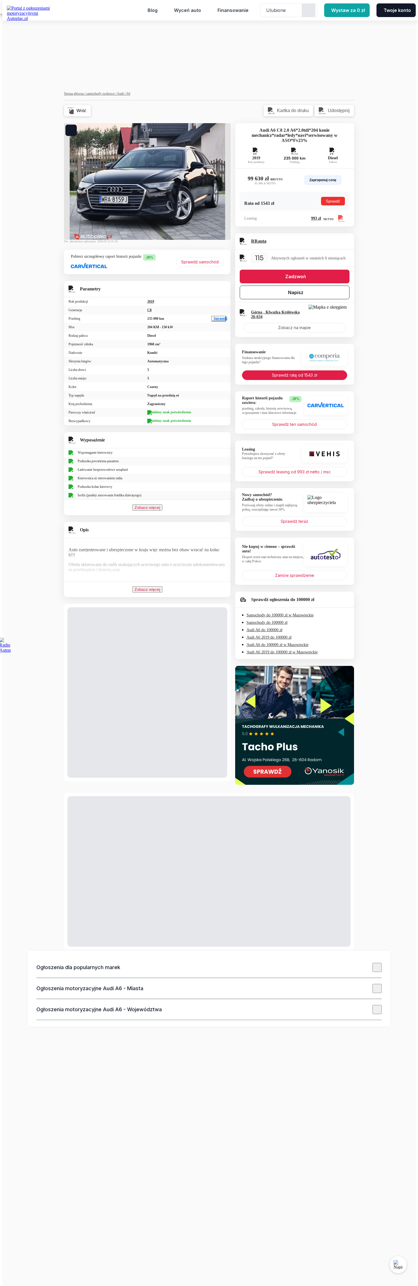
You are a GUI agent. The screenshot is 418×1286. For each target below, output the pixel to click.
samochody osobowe (101, 94)
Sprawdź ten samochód (294, 424)
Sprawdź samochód (200, 261)
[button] (209, 967)
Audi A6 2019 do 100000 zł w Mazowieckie (282, 652)
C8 (149, 310)
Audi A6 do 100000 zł (264, 630)
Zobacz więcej (147, 507)
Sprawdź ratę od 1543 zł (294, 375)
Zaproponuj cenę (322, 180)
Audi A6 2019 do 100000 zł (269, 637)
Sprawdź (220, 319)
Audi (121, 94)
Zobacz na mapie (294, 327)
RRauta (258, 241)
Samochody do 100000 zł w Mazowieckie (280, 615)
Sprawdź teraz (294, 521)
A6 (128, 94)
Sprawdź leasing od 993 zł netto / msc (294, 471)
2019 (150, 302)
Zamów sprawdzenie (294, 575)
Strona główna (75, 94)
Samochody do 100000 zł (267, 622)
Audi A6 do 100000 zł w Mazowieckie (278, 645)
